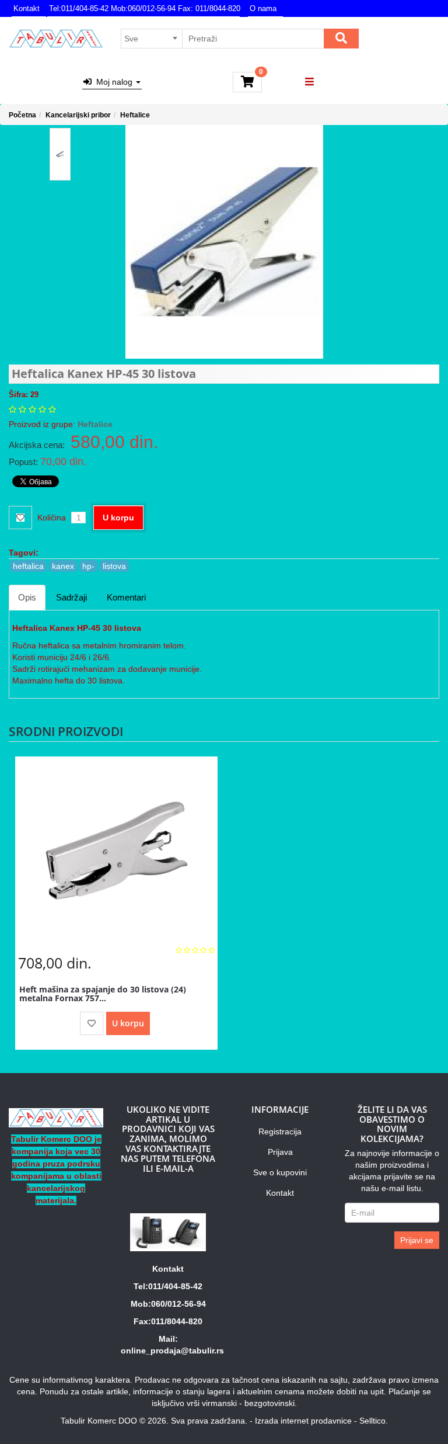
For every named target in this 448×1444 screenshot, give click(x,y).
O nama (263, 8)
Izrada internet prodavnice (303, 1420)
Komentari (126, 597)
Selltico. (373, 1420)
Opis (27, 597)
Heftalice (135, 115)
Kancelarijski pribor (78, 115)
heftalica (28, 566)
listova (114, 566)
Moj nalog (113, 81)
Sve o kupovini (280, 1172)
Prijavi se (416, 1240)
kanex (63, 566)
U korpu (118, 517)
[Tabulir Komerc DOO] (56, 38)
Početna (22, 115)
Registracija (280, 1131)
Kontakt (26, 8)
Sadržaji (71, 597)
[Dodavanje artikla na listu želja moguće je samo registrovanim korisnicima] (92, 1023)
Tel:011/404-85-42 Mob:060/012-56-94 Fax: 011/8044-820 (144, 8)
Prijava (280, 1152)
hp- (88, 566)
